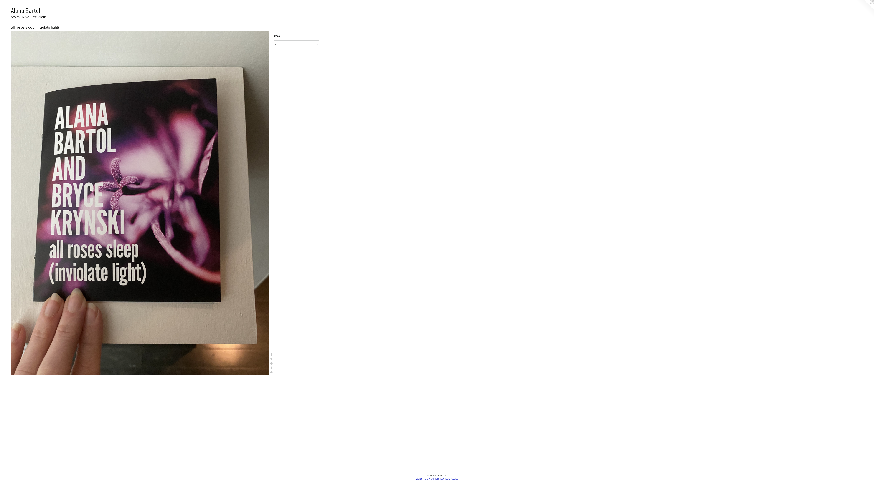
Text (33, 17)
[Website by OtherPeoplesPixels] (865, 9)
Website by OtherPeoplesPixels (437, 479)
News (25, 17)
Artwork (15, 17)
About (42, 17)
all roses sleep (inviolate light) (35, 27)
